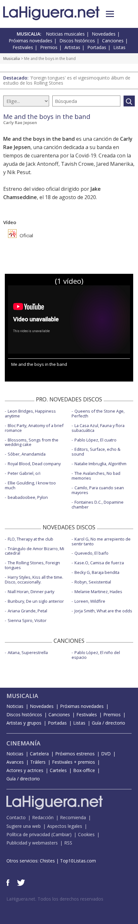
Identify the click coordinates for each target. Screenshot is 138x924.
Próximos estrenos (75, 754)
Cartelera (39, 754)
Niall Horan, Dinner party (31, 591)
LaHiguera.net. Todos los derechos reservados (54, 899)
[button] (110, 14)
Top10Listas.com (78, 861)
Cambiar (61, 834)
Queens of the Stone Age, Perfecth (98, 413)
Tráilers (38, 762)
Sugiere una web (23, 826)
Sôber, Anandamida (27, 454)
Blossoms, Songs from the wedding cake (31, 442)
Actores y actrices (24, 770)
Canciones (113, 41)
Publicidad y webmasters (32, 843)
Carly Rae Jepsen (20, 122)
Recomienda (73, 817)
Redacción (43, 817)
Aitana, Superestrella (28, 652)
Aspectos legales (64, 826)
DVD (106, 754)
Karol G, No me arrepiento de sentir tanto (101, 541)
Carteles (58, 770)
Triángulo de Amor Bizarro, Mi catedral (34, 551)
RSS (68, 843)
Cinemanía (23, 743)
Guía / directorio (108, 723)
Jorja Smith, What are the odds (103, 611)
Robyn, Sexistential (92, 582)
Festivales (23, 47)
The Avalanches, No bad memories (96, 475)
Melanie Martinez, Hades (98, 591)
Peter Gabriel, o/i (24, 473)
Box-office (84, 770)
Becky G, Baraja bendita (96, 572)
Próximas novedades (30, 41)
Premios (48, 47)
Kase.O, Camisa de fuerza (99, 563)
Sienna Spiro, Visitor (27, 620)
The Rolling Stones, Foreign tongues (32, 565)
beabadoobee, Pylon (28, 497)
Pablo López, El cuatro (95, 440)
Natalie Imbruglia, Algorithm (100, 463)
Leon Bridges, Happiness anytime (30, 413)
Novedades (104, 34)
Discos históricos (77, 41)
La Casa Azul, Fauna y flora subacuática (98, 428)
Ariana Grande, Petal (27, 611)
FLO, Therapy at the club (30, 539)
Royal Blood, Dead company (34, 463)
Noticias (14, 706)
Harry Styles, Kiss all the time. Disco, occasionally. (34, 579)
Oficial (25, 235)
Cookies (86, 834)
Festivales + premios (73, 762)
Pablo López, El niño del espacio (96, 655)
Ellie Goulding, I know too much (30, 485)
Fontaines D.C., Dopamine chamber (98, 504)
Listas (119, 47)
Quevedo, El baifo (91, 553)
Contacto (16, 817)
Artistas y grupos (23, 723)
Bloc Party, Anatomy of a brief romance (34, 428)
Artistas (72, 47)
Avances (15, 762)
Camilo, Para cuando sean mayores (98, 490)
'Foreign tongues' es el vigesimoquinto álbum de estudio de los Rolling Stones (66, 80)
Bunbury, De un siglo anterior (36, 601)
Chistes (47, 861)
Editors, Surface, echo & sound (96, 451)
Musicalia (11, 58)
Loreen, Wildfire (89, 601)
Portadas (96, 47)
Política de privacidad (28, 834)
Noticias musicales (65, 34)
